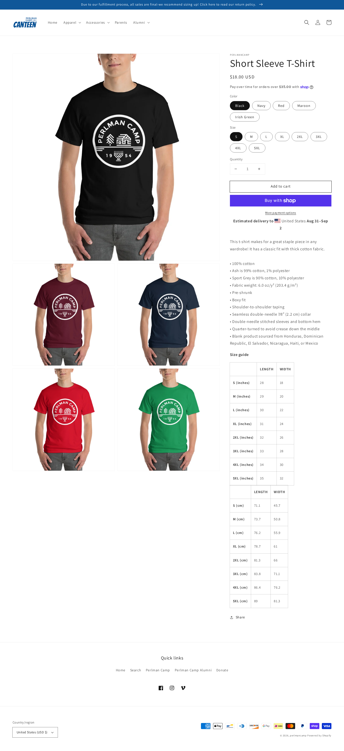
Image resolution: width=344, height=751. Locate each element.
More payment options (280, 213)
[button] (71, 22)
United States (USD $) (32, 732)
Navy (261, 105)
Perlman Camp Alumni (193, 670)
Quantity (236, 159)
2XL (300, 136)
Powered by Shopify (319, 735)
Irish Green (244, 117)
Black (240, 105)
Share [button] (240, 617)
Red (281, 105)
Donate (222, 670)
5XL (257, 148)
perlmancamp (298, 735)
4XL (238, 148)
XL (282, 136)
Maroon (304, 105)
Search (135, 670)
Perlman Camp (158, 670)
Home (120, 670)
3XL (319, 136)
